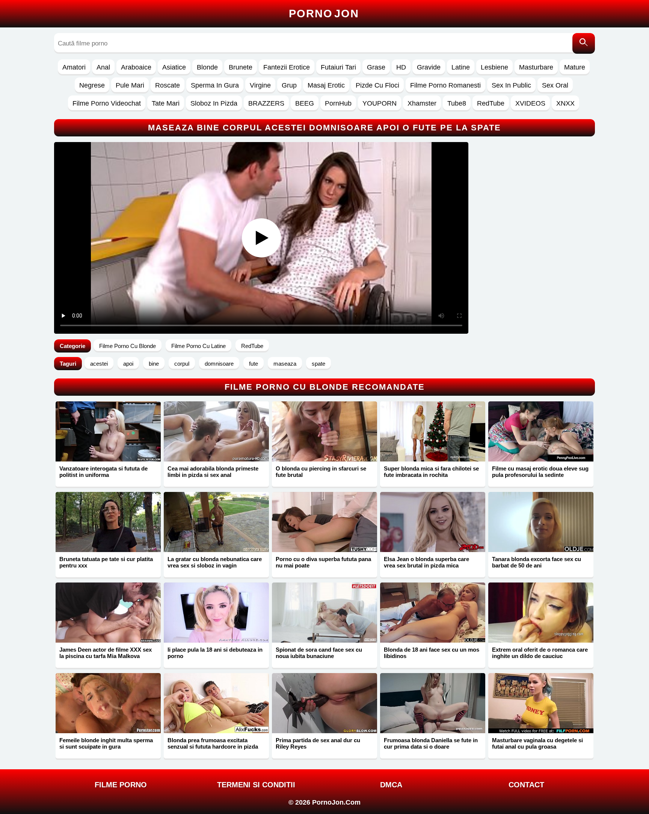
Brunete (240, 67)
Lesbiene (494, 67)
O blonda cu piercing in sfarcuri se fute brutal (321, 471)
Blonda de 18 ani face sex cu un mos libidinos (431, 652)
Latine (460, 67)
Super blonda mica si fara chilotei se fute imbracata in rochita (431, 471)
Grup (289, 85)
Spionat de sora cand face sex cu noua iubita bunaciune (319, 652)
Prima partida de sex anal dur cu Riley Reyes (318, 743)
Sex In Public (511, 85)
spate (318, 363)
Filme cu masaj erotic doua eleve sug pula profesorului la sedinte (540, 471)
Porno (324, 14)
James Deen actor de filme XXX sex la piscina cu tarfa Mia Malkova (105, 652)
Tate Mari (166, 103)
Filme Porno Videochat (106, 103)
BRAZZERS (266, 103)
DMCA (391, 785)
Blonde (207, 67)
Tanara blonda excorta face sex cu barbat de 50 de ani (536, 562)
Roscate (167, 85)
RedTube (490, 103)
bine (154, 363)
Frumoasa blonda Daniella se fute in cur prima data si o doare (431, 743)
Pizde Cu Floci (377, 85)
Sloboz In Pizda (213, 103)
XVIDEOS (530, 103)
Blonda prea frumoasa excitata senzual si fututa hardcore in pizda (213, 743)
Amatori (74, 67)
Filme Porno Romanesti (445, 85)
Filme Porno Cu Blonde (127, 346)
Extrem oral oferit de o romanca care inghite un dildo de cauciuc (540, 652)
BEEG (304, 103)
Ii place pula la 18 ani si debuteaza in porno (215, 652)
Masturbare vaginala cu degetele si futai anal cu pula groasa (537, 743)
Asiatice (174, 67)
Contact (526, 785)
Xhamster (422, 103)
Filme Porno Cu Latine (198, 346)
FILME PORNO (121, 785)
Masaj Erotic (326, 85)
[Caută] (583, 43)
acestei (99, 363)
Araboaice (136, 67)
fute (253, 363)
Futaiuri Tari (338, 67)
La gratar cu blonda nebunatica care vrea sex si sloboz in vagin (215, 562)
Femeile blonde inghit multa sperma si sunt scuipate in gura (106, 743)
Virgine (260, 85)
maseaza (284, 363)
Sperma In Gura (215, 85)
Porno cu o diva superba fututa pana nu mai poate (323, 562)
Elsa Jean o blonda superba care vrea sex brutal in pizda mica (426, 562)
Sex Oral (555, 85)
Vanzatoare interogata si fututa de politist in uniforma (103, 471)
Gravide (429, 67)
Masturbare (536, 67)
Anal (103, 67)
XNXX (565, 103)
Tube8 (456, 103)
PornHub (338, 103)
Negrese (92, 85)
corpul (181, 363)
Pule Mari (130, 85)
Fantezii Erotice (286, 67)
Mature (574, 67)
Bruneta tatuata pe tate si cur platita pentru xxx (106, 562)
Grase (376, 67)
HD (401, 67)
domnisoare (219, 363)
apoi (128, 363)
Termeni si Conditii (256, 785)
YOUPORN (379, 103)
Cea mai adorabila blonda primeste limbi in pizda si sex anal (213, 471)
